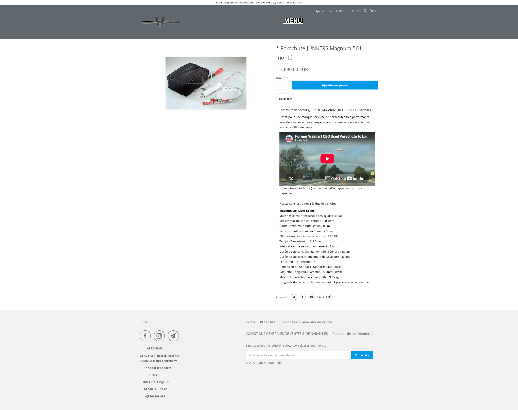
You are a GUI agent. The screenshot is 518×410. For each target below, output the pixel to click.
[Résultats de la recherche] (365, 11)
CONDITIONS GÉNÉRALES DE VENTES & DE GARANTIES (287, 333)
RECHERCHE (269, 322)
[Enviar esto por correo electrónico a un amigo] (328, 297)
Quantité (282, 78)
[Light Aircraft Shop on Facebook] (146, 335)
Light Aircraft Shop (269, 363)
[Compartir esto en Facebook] (302, 297)
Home (250, 322)
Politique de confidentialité (353, 333)
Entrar (356, 11)
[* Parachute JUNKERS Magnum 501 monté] (206, 83)
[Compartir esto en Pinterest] (311, 297)
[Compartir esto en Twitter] (293, 297)
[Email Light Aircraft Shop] (174, 335)
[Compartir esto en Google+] (320, 297)
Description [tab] (285, 98)
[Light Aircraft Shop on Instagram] (160, 335)
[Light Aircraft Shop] (160, 22)
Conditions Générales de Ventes (307, 322)
